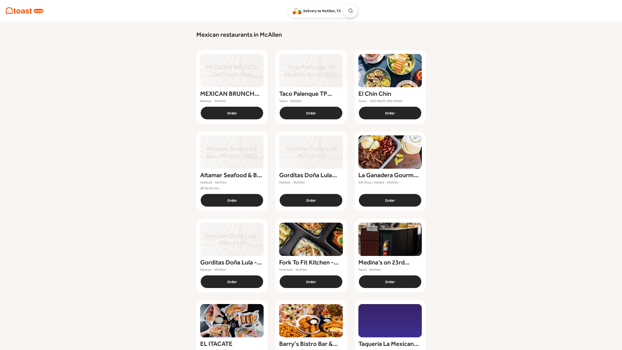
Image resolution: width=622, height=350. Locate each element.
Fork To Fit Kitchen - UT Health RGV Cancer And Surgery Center (310, 262)
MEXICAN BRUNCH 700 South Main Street (230, 93)
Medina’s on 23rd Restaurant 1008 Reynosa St (381, 262)
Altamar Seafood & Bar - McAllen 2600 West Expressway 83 (231, 175)
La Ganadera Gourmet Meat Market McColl (388, 175)
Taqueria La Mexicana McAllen (387, 344)
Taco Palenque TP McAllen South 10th (306, 93)
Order (232, 113)
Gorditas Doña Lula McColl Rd (305, 175)
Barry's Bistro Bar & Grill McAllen (306, 344)
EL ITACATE (216, 344)
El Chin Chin (374, 93)
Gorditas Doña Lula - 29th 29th (228, 262)
